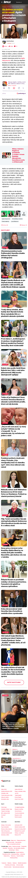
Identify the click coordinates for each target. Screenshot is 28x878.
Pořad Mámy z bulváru (17, 218)
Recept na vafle (18, 815)
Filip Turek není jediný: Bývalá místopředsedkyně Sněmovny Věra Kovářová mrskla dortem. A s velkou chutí (14, 522)
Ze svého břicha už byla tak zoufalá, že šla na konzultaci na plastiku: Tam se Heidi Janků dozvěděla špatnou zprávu (13, 671)
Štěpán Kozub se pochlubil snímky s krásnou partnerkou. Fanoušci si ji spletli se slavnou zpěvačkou (13, 583)
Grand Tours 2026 (19, 799)
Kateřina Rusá (10, 41)
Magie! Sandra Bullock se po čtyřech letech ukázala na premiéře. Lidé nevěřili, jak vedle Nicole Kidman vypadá (13, 283)
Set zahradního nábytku (19, 848)
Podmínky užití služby (10, 865)
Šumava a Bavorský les (6, 829)
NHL (2, 817)
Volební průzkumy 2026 (6, 791)
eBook (5, 46)
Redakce (15, 863)
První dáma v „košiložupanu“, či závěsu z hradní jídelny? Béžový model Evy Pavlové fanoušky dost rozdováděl (13, 342)
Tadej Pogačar (18, 795)
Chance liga (4, 807)
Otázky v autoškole (19, 832)
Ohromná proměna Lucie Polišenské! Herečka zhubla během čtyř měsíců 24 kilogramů (13, 254)
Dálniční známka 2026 (20, 827)
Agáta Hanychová (6, 218)
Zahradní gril (12, 850)
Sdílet (11, 46)
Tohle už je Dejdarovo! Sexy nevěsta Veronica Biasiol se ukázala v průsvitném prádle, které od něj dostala (13, 400)
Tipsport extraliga (5, 811)
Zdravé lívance (18, 811)
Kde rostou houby (10, 842)
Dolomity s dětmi (5, 834)
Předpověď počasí (21, 840)
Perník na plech (18, 817)
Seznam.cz (19, 2)
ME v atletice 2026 (5, 813)
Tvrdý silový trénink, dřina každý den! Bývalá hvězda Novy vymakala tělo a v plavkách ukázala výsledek (12, 313)
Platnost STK (18, 834)
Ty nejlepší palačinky (19, 807)
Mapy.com (13, 840)
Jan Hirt (16, 793)
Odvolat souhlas (8, 867)
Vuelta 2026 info (18, 789)
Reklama (9, 863)
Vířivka (17, 850)
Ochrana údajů (19, 865)
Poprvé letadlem (5, 827)
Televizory (13, 855)
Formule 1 (3, 815)
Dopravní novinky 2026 (20, 829)
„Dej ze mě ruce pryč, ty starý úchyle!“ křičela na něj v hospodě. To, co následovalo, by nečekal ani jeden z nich (13, 431)
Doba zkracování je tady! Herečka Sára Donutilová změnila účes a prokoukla (12, 611)
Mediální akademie (22, 863)
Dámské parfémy (15, 854)
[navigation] (2, 2)
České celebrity (5, 221)
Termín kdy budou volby (6, 795)
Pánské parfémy (14, 857)
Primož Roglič (18, 797)
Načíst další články (14, 682)
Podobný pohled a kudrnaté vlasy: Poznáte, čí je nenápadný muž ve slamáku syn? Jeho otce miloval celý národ (13, 462)
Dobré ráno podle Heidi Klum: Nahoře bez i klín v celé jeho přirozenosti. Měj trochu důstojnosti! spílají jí (13, 371)
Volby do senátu (5, 797)
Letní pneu (22, 854)
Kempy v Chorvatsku (6, 825)
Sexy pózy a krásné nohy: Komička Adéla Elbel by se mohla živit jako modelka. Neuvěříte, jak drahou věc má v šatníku (13, 552)
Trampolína (23, 846)
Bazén (10, 846)
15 (16, 46)
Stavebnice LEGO (6, 854)
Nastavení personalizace (18, 867)
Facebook (4, 863)
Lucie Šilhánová (14, 221)
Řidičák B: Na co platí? (20, 831)
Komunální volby (5, 799)
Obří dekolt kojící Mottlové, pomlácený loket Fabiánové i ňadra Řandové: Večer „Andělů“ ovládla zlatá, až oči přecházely (13, 640)
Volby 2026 (4, 789)
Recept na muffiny (19, 809)
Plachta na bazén (16, 846)
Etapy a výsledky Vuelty (20, 791)
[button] (14, 31)
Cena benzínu (18, 842)
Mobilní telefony (20, 852)
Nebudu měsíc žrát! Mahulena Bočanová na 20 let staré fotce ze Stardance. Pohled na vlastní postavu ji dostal (13, 493)
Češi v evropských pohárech (13, 844)
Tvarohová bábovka (19, 813)
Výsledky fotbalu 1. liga (6, 809)
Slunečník (5, 848)
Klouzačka (10, 848)
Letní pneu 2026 (18, 825)
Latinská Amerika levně (6, 832)
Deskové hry (7, 855)
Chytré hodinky (19, 855)
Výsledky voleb (4, 793)
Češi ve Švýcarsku (5, 831)
